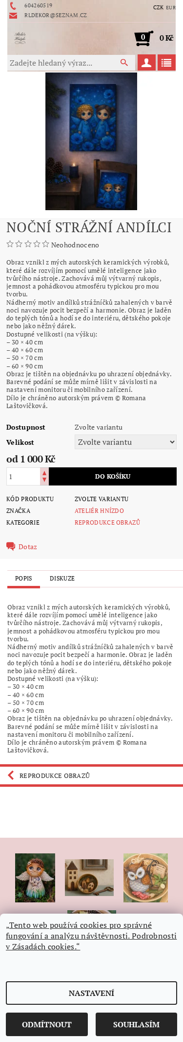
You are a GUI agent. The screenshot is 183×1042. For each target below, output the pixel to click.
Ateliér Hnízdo (99, 510)
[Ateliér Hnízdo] (20, 38)
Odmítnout (47, 1024)
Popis (23, 578)
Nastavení (91, 993)
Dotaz (28, 546)
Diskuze (62, 578)
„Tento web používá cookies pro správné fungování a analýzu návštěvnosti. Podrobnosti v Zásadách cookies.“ (91, 936)
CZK (158, 7)
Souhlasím (136, 1024)
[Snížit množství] (44, 480)
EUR (171, 7)
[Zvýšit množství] (44, 472)
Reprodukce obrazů (107, 522)
